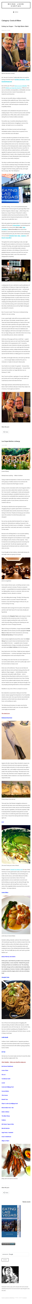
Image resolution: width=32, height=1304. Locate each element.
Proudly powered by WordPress (8, 1297)
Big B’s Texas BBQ (6, 237)
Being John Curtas (16, 5)
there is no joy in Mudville (21, 85)
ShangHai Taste (13, 235)
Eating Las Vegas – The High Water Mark (15, 26)
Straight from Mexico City (16, 869)
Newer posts (26, 1202)
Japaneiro (23, 235)
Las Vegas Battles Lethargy (11, 441)
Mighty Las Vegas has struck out (14, 88)
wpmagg (25, 1297)
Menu (16, 12)
